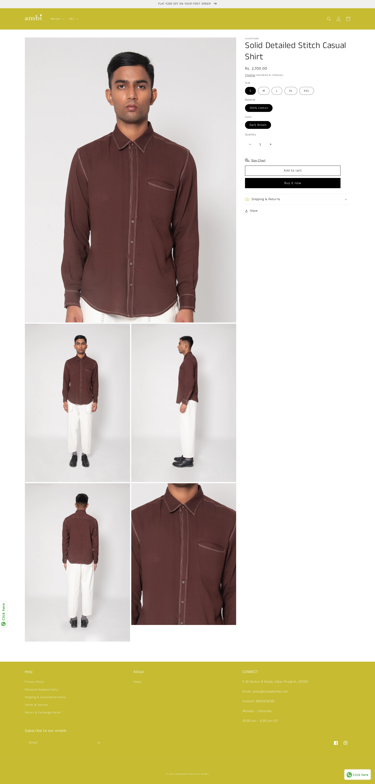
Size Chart (258, 160)
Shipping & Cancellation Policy (45, 697)
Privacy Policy (34, 682)
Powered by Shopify (198, 774)
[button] (57, 18)
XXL (306, 91)
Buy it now (292, 183)
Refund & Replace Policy (41, 690)
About (137, 682)
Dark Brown (258, 125)
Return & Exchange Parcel (43, 712)
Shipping (250, 75)
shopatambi (181, 774)
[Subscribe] (98, 743)
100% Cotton (259, 108)
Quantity (250, 135)
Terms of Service (36, 705)
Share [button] (254, 211)
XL (291, 91)
